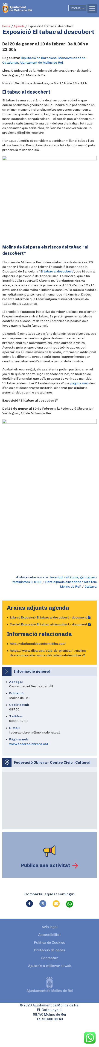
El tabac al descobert (56, 271)
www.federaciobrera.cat (28, 744)
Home (6, 26)
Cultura (91, 587)
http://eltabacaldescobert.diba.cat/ (38, 644)
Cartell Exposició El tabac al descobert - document (49, 624)
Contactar (49, 958)
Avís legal (50, 927)
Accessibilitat (49, 935)
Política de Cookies (49, 943)
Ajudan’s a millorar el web (49, 966)
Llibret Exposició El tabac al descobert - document (49, 617)
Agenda (19, 26)
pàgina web (79, 383)
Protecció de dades (49, 950)
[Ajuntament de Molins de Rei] (26, 6)
